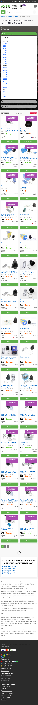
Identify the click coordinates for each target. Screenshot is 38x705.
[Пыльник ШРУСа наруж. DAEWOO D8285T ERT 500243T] (9, 492)
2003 (5, 74)
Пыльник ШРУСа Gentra (9, 566)
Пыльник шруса (5, 186)
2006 (5, 81)
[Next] (8, 546)
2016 (5, 57)
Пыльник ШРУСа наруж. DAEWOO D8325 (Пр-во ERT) (9, 414)
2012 (5, 48)
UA (3, 1)
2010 (5, 44)
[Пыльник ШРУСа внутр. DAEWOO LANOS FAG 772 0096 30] (9, 207)
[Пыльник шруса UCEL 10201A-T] (9, 321)
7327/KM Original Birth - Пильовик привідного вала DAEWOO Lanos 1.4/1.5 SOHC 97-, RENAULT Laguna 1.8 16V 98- (9, 386)
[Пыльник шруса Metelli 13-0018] (9, 236)
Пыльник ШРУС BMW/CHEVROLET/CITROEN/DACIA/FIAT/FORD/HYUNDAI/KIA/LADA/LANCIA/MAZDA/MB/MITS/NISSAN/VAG (28, 158)
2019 (5, 64)
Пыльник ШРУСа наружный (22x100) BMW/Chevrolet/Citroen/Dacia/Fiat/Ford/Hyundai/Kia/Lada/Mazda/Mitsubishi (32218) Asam (28, 129)
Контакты (27, 1)
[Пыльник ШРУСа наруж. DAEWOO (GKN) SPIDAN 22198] (28, 521)
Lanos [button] (4, 106)
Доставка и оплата (17, 1)
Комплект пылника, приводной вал (25, 443)
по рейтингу (4, 113)
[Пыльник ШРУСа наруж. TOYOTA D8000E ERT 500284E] (9, 122)
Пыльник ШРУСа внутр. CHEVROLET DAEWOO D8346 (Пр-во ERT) (28, 500)
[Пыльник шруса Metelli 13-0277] (28, 321)
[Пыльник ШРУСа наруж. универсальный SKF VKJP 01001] (9, 150)
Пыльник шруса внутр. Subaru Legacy (28, 300)
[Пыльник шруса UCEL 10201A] (28, 207)
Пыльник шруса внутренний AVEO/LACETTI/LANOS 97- (9, 300)
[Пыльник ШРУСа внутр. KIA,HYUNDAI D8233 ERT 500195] (28, 407)
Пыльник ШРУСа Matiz (8, 570)
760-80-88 (16, 7)
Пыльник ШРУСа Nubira (8, 574)
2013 (5, 50)
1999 (4, 96)
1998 (5, 94)
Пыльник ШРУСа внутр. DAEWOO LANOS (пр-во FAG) (9, 215)
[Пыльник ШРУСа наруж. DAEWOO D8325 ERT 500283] (9, 407)
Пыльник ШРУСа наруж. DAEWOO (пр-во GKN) (27, 528)
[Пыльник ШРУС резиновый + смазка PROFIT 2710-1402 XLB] (9, 435)
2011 (4, 46)
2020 (5, 40)
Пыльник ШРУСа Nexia (8, 572)
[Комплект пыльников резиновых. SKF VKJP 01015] (9, 521)
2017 (5, 59)
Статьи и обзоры (6, 697)
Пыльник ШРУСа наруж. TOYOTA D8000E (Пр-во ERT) (9, 129)
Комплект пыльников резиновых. (26, 186)
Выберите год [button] (7, 34)
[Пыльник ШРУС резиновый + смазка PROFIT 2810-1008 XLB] (28, 464)
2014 (5, 53)
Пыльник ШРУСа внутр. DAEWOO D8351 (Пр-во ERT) (9, 472)
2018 (5, 61)
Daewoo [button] (5, 102)
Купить (9, 141)
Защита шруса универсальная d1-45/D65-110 (28, 272)
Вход (34, 1)
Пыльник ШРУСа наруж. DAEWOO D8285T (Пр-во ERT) (9, 500)
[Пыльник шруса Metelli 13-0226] (28, 350)
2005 (5, 79)
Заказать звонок (6, 668)
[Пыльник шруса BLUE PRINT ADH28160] (9, 179)
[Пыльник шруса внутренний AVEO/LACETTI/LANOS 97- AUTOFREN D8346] (9, 293)
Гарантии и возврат (7, 693)
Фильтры (34, 113)
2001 (5, 70)
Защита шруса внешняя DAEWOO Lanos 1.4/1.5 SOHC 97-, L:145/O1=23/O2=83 (9, 272)
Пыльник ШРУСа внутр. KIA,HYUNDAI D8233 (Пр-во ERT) (27, 414)
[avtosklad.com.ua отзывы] (8, 656)
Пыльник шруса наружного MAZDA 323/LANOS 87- (9, 357)
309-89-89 (16, 8)
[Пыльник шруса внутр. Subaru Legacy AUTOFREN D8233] (28, 293)
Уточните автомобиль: (5, 28)
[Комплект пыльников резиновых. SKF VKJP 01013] (28, 179)
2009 (5, 88)
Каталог (3, 700)
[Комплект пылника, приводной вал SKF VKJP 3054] (28, 435)
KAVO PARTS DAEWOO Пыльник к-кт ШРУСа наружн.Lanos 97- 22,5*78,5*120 (28, 386)
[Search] (34, 12)
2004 (5, 77)
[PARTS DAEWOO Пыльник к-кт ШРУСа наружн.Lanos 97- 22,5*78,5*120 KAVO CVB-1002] (28, 378)
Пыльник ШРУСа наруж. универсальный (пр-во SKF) (9, 158)
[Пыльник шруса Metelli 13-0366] (28, 236)
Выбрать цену (28, 142)
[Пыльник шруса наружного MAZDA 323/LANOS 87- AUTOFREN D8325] (9, 350)
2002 (5, 72)
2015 (5, 55)
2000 (5, 68)
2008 (5, 86)
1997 (4, 92)
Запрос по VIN (5, 671)
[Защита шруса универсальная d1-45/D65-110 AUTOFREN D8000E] (28, 264)
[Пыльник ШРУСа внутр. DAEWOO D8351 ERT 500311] (9, 464)
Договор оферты (6, 695)
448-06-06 (16, 5)
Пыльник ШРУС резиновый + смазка (9, 443)
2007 (5, 83)
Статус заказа (5, 686)
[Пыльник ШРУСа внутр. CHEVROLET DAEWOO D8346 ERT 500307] (28, 492)
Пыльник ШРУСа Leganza (9, 568)
